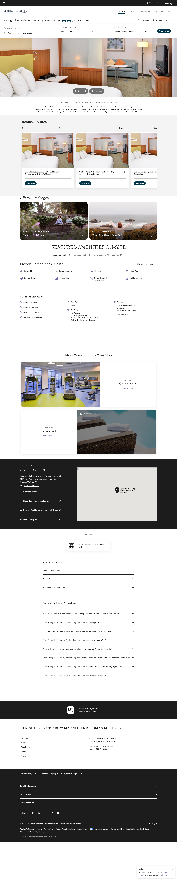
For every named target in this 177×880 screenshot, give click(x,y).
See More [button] (135, 112)
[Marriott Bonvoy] (168, 2)
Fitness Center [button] (100, 278)
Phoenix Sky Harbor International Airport (40, 510)
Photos (23, 756)
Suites (23, 743)
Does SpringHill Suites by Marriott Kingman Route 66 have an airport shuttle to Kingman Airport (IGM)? (87, 658)
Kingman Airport (30, 492)
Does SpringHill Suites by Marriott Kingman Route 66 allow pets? (71, 622)
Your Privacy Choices (100, 829)
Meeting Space (65, 278)
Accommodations (144, 11)
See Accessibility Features (33, 317)
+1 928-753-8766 (163, 20)
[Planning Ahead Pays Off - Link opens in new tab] (123, 221)
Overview (121, 11)
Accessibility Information (53, 579)
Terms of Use (48, 829)
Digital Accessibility (117, 829)
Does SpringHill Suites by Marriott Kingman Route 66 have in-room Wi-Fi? (74, 640)
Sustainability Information (54, 587)
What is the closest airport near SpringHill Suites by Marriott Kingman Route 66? (77, 649)
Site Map (23, 832)
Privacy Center (82, 829)
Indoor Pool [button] (133, 271)
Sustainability (29, 271)
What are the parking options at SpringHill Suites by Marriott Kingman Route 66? (77, 631)
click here (163, 875)
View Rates (31, 183)
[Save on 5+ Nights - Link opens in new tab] (54, 221)
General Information (51, 570)
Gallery (131, 11)
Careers (39, 829)
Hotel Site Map (33, 832)
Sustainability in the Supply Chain (137, 829)
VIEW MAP (145, 20)
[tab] (61, 255)
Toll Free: (101, 746)
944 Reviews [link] (84, 20)
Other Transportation (32, 519)
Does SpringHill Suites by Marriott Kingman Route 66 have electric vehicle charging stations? (83, 666)
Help (42, 832)
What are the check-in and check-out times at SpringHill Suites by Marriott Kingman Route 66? (83, 614)
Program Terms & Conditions (65, 829)
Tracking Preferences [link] (27, 829)
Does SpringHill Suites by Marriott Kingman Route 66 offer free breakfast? (74, 675)
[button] (153, 3)
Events (170, 11)
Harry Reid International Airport (36, 501)
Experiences (159, 11)
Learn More (126, 388)
